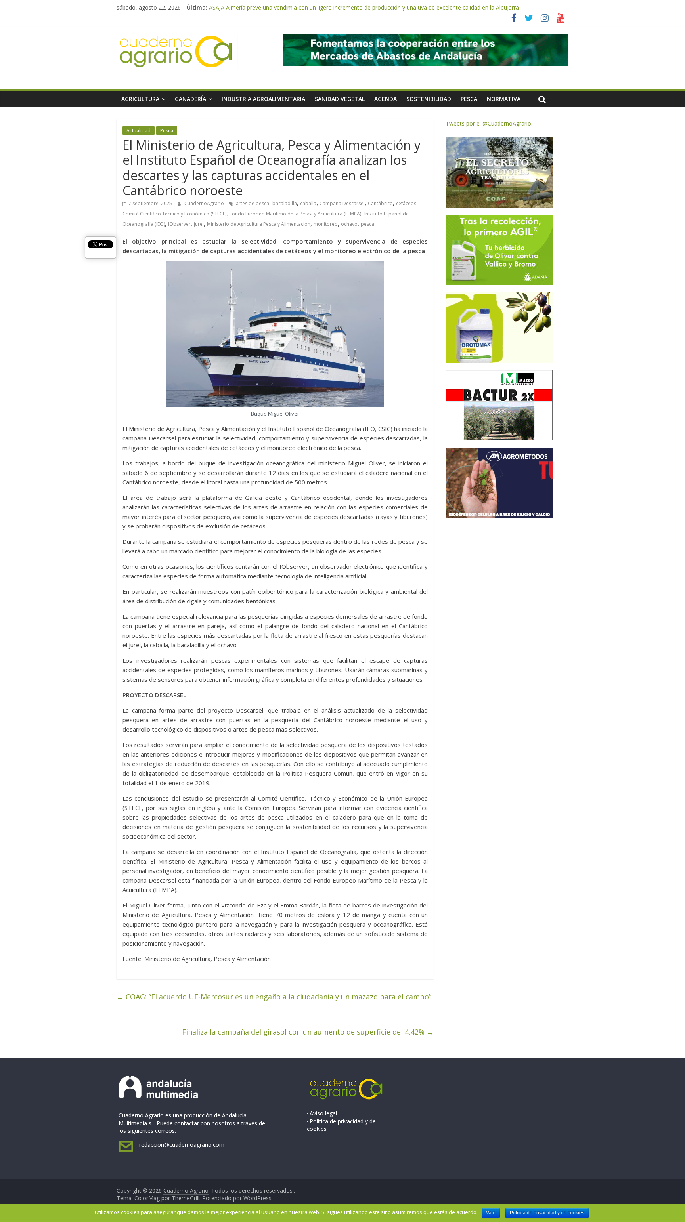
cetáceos (406, 203)
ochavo (349, 224)
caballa (308, 203)
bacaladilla (284, 203)
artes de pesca (252, 203)
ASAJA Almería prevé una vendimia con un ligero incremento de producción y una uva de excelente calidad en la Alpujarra (364, 7)
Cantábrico (380, 203)
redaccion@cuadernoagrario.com (181, 1144)
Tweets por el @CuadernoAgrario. (489, 123)
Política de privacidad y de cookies (547, 1213)
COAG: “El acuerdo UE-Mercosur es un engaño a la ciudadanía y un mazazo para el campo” (274, 996)
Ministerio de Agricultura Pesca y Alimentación (258, 224)
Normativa (503, 99)
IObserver (179, 224)
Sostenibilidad (428, 99)
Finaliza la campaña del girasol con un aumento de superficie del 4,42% (308, 1032)
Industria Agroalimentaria (263, 99)
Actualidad (138, 130)
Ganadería (190, 99)
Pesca (469, 99)
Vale (491, 1213)
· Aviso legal (322, 1113)
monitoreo (326, 224)
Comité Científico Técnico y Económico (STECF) (174, 213)
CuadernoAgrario (204, 203)
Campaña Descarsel (342, 203)
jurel (199, 224)
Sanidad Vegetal (340, 99)
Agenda (385, 99)
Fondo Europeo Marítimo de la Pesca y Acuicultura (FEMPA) (295, 213)
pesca (367, 224)
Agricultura (140, 99)
